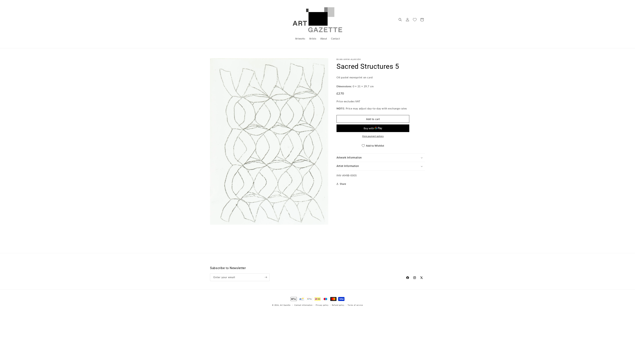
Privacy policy (322, 305)
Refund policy (338, 305)
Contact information (303, 305)
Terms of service (355, 305)
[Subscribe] (265, 277)
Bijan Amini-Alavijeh (349, 59)
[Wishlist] (414, 19)
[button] (400, 19)
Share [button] (343, 183)
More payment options (373, 136)
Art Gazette (285, 305)
